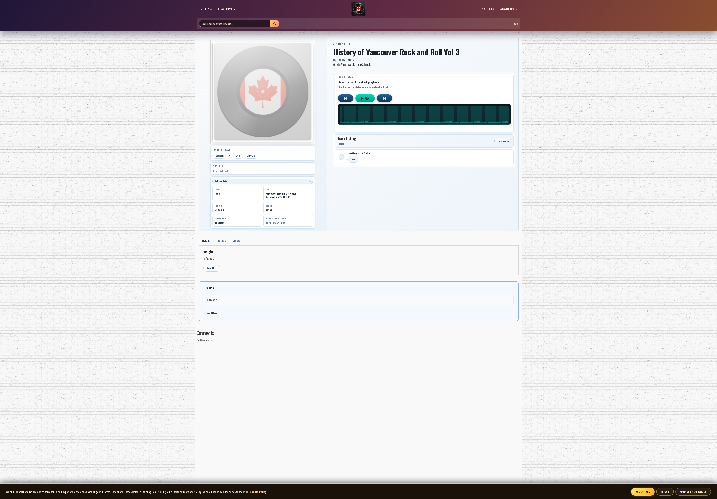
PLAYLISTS (225, 9)
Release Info (263, 181)
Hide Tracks (503, 140)
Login (515, 24)
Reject (665, 491)
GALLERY (488, 9)
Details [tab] (206, 241)
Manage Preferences (693, 491)
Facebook (219, 155)
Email (238, 155)
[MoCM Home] (358, 9)
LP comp (219, 210)
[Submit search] (274, 23)
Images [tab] (222, 241)
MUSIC (205, 9)
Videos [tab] (236, 241)
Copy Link (251, 155)
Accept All (643, 491)
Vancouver (346, 64)
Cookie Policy (258, 492)
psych (269, 210)
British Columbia (362, 64)
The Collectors (345, 60)
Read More (212, 268)
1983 (217, 193)
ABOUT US (507, 9)
